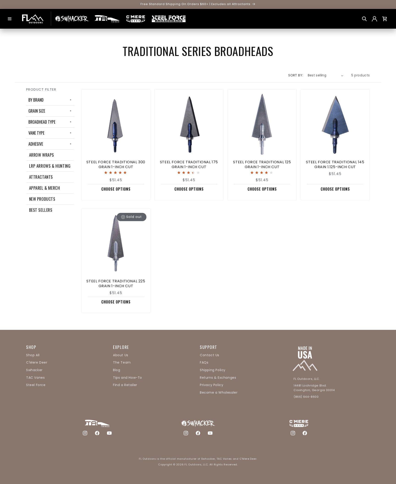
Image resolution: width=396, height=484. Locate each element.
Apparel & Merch (44, 188)
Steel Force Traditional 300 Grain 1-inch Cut (115, 165)
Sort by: (295, 75)
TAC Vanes (35, 377)
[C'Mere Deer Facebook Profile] (305, 433)
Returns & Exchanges (218, 377)
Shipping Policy (213, 370)
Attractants (41, 177)
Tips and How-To (127, 377)
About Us (120, 355)
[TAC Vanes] (107, 19)
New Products (42, 199)
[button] (10, 19)
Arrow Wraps (41, 155)
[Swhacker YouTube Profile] (210, 433)
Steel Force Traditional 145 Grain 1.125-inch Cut (335, 165)
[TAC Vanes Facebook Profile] (97, 433)
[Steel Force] (168, 19)
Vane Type (36, 133)
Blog (116, 370)
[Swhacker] (71, 19)
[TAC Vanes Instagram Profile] (85, 433)
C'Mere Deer (36, 362)
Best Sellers (40, 210)
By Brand (36, 100)
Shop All (33, 355)
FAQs (204, 362)
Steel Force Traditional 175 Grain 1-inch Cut (189, 165)
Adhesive (35, 144)
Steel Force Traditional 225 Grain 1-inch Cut (115, 284)
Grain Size (36, 111)
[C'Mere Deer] (135, 19)
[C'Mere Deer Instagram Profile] (293, 433)
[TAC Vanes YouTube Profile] (109, 433)
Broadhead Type (41, 122)
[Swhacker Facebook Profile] (198, 433)
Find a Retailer (125, 385)
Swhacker (34, 370)
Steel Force (36, 385)
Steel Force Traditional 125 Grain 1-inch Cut (262, 165)
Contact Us (209, 355)
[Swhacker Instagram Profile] (186, 433)
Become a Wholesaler (218, 392)
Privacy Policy (211, 385)
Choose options (116, 189)
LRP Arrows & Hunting (50, 166)
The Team (122, 362)
